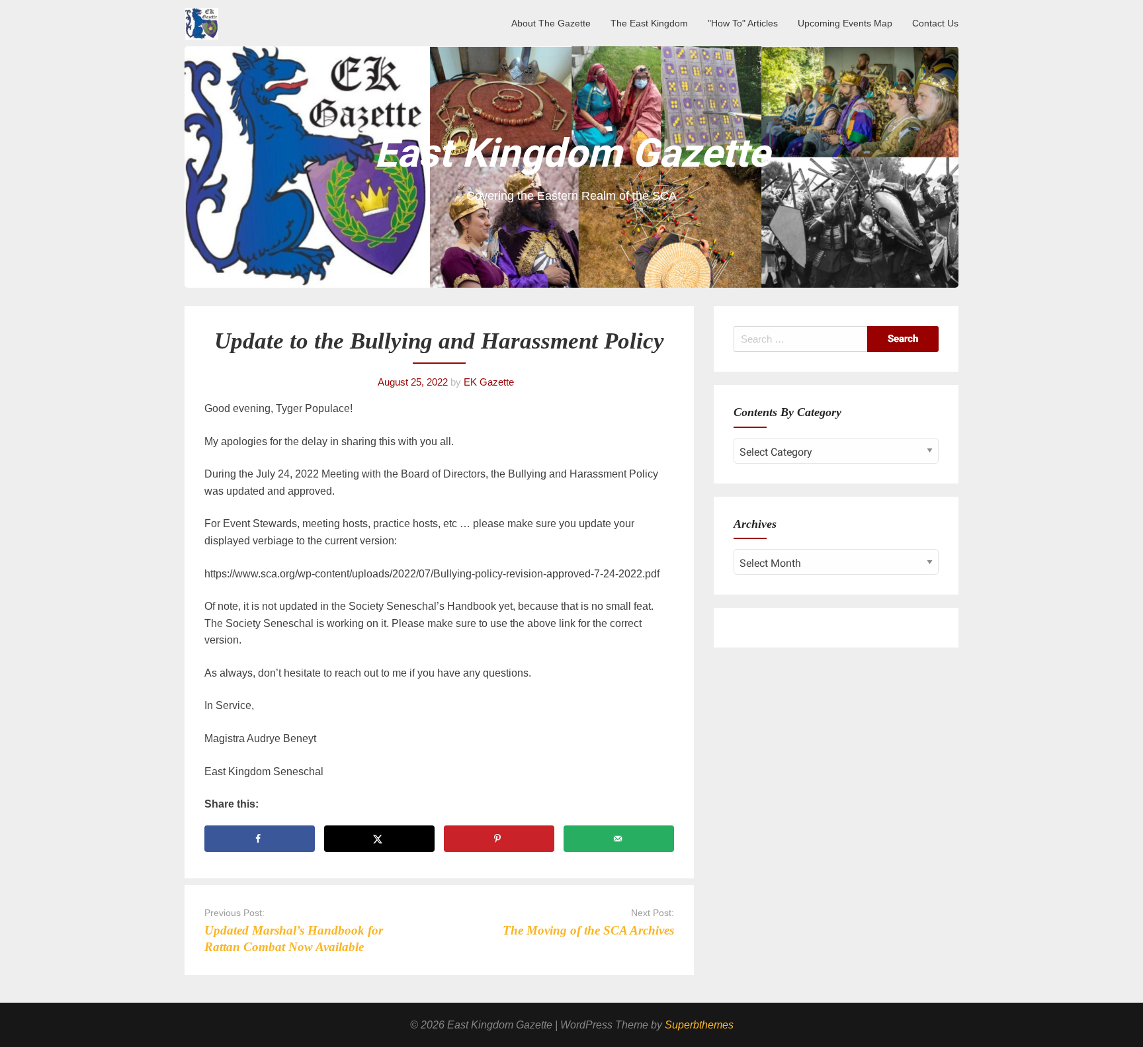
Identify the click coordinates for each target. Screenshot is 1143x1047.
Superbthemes (699, 1024)
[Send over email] (619, 838)
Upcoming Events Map (845, 23)
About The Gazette (551, 23)
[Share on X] (379, 838)
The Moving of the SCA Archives (588, 930)
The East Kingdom (649, 23)
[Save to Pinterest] (499, 838)
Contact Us (935, 23)
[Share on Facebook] (259, 838)
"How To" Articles (743, 23)
